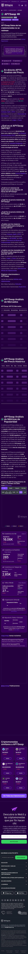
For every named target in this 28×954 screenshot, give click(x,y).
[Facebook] (10, 900)
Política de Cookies (17, 951)
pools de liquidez (21, 173)
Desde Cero (22, 287)
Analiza (7, 758)
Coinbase (4, 112)
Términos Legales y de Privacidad (9, 951)
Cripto (5, 10)
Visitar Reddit (7, 552)
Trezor (20, 120)
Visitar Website (22, 582)
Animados (18, 284)
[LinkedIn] (13, 900)
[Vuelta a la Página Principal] (2, 10)
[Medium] (16, 900)
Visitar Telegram (8, 569)
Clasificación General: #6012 (7, 17)
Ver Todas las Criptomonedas (14, 796)
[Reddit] (21, 900)
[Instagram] (18, 900)
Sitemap (2, 950)
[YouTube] (8, 900)
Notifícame (14, 841)
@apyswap (8, 485)
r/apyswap (5, 636)
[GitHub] (24, 900)
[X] (2, 900)
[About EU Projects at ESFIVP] (6, 912)
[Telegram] (5, 900)
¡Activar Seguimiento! (17, 52)
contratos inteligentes (16, 143)
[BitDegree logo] (5, 920)
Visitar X (24, 533)
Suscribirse (21, 857)
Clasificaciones (12, 10)
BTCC (13, 112)
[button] (22, 5)
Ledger (14, 120)
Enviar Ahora (14, 611)
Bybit (8, 112)
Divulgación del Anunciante (23, 951)
